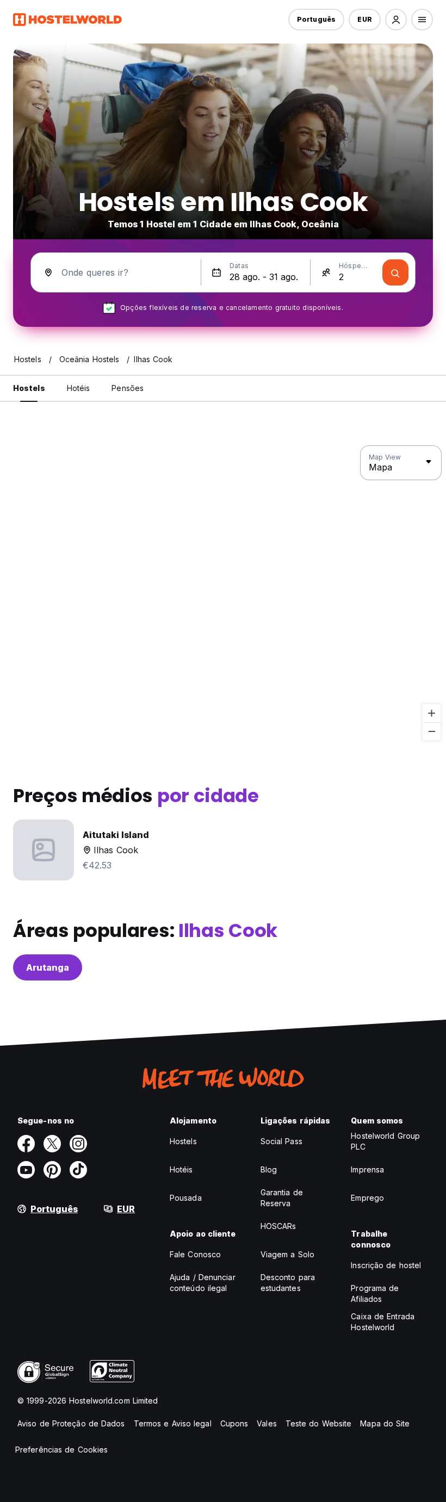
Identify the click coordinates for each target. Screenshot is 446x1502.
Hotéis (181, 1169)
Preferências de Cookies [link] (61, 1449)
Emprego (367, 1197)
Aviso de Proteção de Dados (71, 1423)
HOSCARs (278, 1226)
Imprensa (367, 1169)
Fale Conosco (195, 1254)
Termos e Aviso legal (173, 1423)
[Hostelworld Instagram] (78, 1143)
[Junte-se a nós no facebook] (26, 1143)
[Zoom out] (432, 731)
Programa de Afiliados (375, 1293)
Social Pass (281, 1141)
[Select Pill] (396, 19)
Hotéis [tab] (78, 388)
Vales (267, 1423)
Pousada (186, 1197)
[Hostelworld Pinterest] (52, 1169)
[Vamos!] (395, 272)
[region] (223, 593)
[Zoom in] (432, 713)
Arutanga (47, 967)
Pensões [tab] (128, 388)
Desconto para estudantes (288, 1283)
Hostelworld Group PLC (385, 1141)
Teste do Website (319, 1423)
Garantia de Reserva (282, 1198)
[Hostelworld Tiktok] (78, 1169)
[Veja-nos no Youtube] (26, 1169)
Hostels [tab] (29, 388)
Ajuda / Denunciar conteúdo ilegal (203, 1283)
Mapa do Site (385, 1423)
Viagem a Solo (287, 1254)
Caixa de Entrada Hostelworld (382, 1322)
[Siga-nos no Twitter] (52, 1143)
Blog (269, 1169)
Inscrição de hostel (386, 1265)
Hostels (183, 1141)
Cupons (234, 1423)
